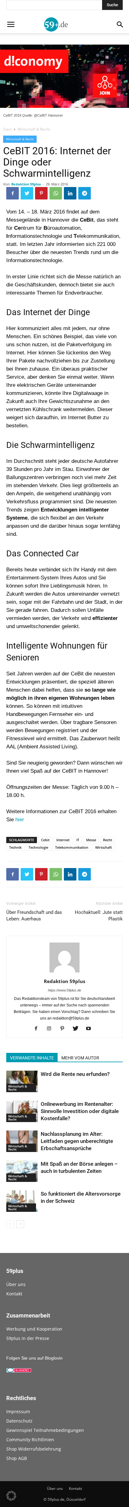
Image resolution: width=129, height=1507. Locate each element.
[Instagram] (51, 1029)
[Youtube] (91, 1029)
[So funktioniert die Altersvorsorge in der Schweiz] (22, 1201)
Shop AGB (16, 1458)
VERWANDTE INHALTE (32, 1057)
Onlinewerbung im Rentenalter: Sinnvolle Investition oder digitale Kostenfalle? (80, 1111)
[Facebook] (38, 1029)
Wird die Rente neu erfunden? (75, 1074)
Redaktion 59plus (26, 184)
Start (7, 129)
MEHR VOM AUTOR (80, 1057)
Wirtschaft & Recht (34, 129)
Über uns (16, 1284)
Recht (107, 839)
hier (19, 820)
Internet (63, 839)
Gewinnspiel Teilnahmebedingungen (45, 1430)
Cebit (45, 839)
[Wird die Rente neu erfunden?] (22, 1081)
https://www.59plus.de (64, 990)
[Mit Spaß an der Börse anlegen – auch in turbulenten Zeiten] (22, 1171)
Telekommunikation (71, 847)
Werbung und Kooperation (34, 1329)
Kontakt (14, 1294)
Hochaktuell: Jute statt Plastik (99, 915)
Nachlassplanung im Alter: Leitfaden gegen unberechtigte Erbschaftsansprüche (77, 1141)
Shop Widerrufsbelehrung (33, 1449)
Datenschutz (19, 1421)
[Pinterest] (64, 1029)
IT (77, 839)
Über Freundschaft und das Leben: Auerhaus (34, 915)
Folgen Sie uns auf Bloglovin (34, 1358)
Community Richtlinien (30, 1439)
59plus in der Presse (27, 1338)
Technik (15, 847)
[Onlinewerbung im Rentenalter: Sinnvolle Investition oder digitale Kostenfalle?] (22, 1111)
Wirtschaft (103, 847)
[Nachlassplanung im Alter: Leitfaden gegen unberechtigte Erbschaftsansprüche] (22, 1141)
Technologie (38, 847)
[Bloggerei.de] (18, 1371)
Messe (91, 839)
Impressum (18, 1411)
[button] (11, 1496)
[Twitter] (78, 1029)
